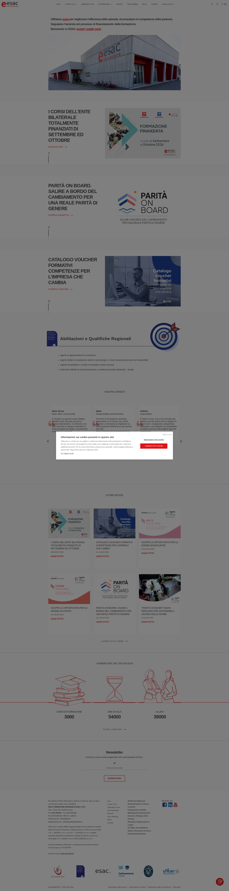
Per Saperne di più (67, 453)
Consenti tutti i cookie (154, 446)
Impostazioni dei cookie (154, 440)
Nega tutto (167, 434)
